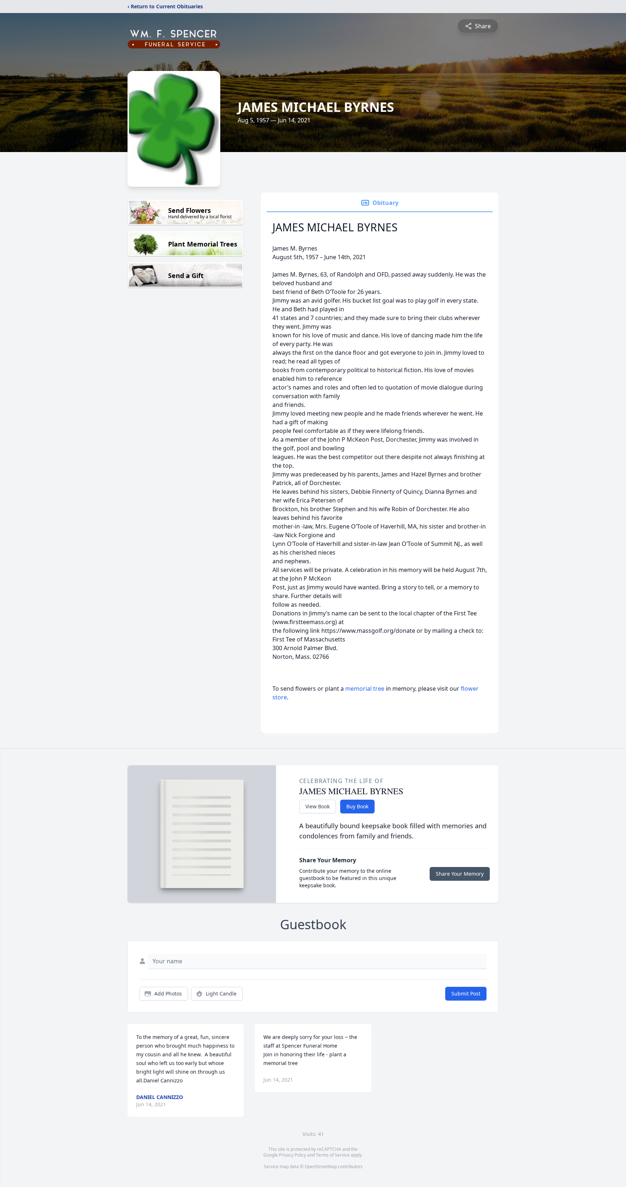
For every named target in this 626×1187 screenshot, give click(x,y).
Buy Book (357, 806)
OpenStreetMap (321, 1166)
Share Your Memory (460, 873)
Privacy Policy (292, 1155)
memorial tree (364, 689)
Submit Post (465, 993)
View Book (317, 806)
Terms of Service (333, 1155)
